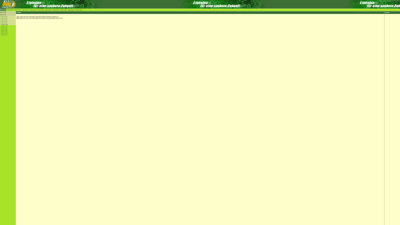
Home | (381, 0)
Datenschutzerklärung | (388, 0)
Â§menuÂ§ (3, 10)
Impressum (397, 0)
